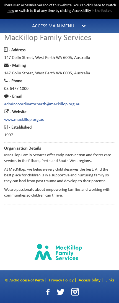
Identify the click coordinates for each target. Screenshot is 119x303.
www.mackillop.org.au (24, 119)
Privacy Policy (61, 280)
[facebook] (48, 292)
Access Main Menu (53, 26)
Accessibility (89, 280)
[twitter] (60, 292)
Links (109, 280)
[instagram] (75, 292)
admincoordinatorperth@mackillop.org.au (42, 104)
